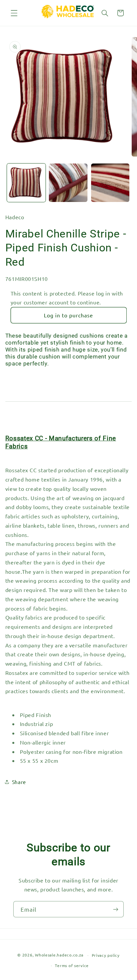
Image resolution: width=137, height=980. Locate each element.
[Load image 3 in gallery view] (110, 182)
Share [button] (19, 782)
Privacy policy (106, 955)
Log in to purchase (68, 315)
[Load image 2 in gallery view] (68, 182)
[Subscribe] (115, 909)
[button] (14, 13)
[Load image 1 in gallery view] (26, 182)
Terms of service (72, 965)
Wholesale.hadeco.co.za (59, 955)
